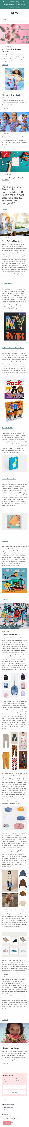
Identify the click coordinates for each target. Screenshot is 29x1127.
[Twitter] (7, 1114)
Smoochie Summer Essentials (13, 137)
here (10, 801)
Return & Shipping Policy (8, 1104)
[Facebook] (2, 1114)
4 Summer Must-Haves (10, 1048)
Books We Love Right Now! (11, 241)
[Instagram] (5, 1114)
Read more (5, 64)
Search (3, 1109)
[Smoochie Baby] (15, 1)
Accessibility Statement (7, 1107)
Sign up (14, 1092)
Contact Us (4, 1102)
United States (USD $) (9, 1118)
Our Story (4, 1099)
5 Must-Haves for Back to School (14, 635)
